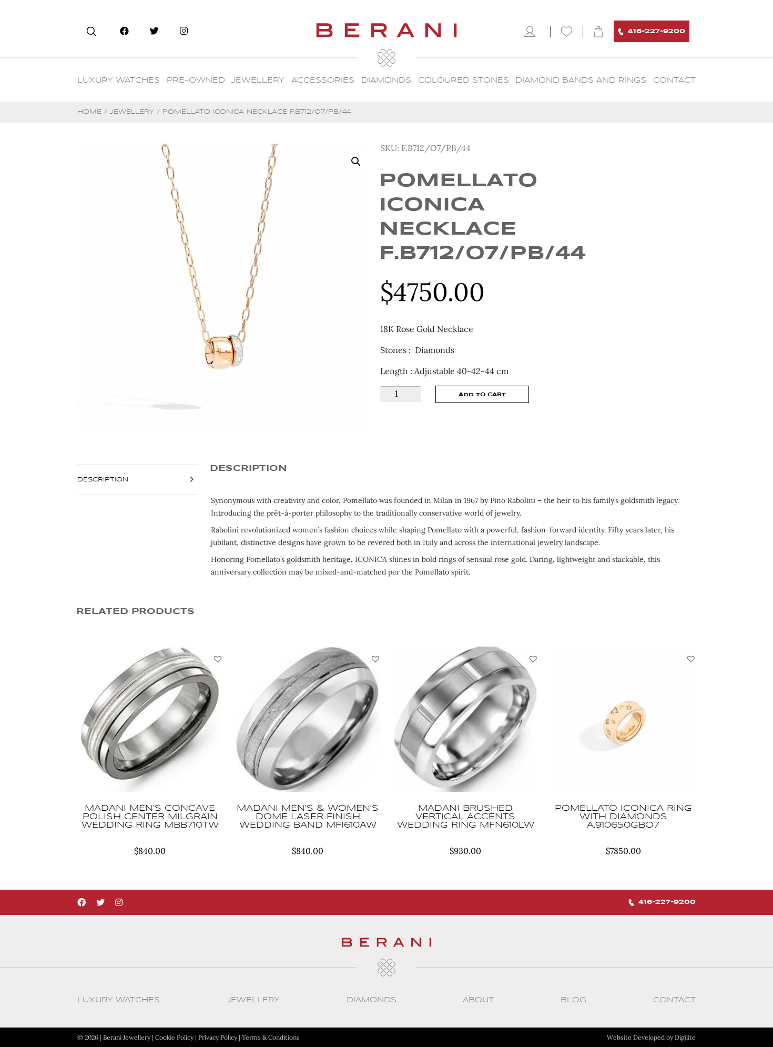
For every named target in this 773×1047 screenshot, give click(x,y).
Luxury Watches (118, 80)
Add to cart (482, 394)
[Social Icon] (124, 31)
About (478, 1000)
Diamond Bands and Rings (580, 80)
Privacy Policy (217, 1037)
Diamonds (386, 80)
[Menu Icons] (532, 31)
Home (89, 112)
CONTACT (674, 80)
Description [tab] (102, 479)
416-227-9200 (656, 31)
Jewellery (257, 80)
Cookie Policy (174, 1037)
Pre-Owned (196, 80)
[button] (217, 658)
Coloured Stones (463, 80)
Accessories (322, 80)
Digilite (685, 1037)
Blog (573, 1000)
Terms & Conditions (271, 1037)
